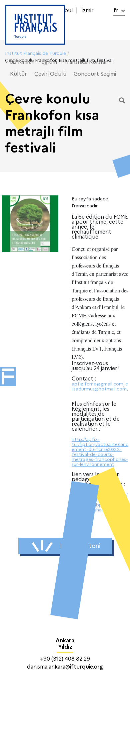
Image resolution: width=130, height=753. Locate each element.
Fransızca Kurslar (85, 62)
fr (116, 10)
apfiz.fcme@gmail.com (97, 384)
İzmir (87, 10)
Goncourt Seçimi (95, 74)
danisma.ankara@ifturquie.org (65, 667)
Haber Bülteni (80, 546)
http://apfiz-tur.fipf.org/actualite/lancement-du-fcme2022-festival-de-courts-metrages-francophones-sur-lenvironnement (100, 451)
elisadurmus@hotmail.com (100, 386)
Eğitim (49, 62)
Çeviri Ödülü (50, 74)
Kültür (18, 74)
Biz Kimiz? (22, 62)
